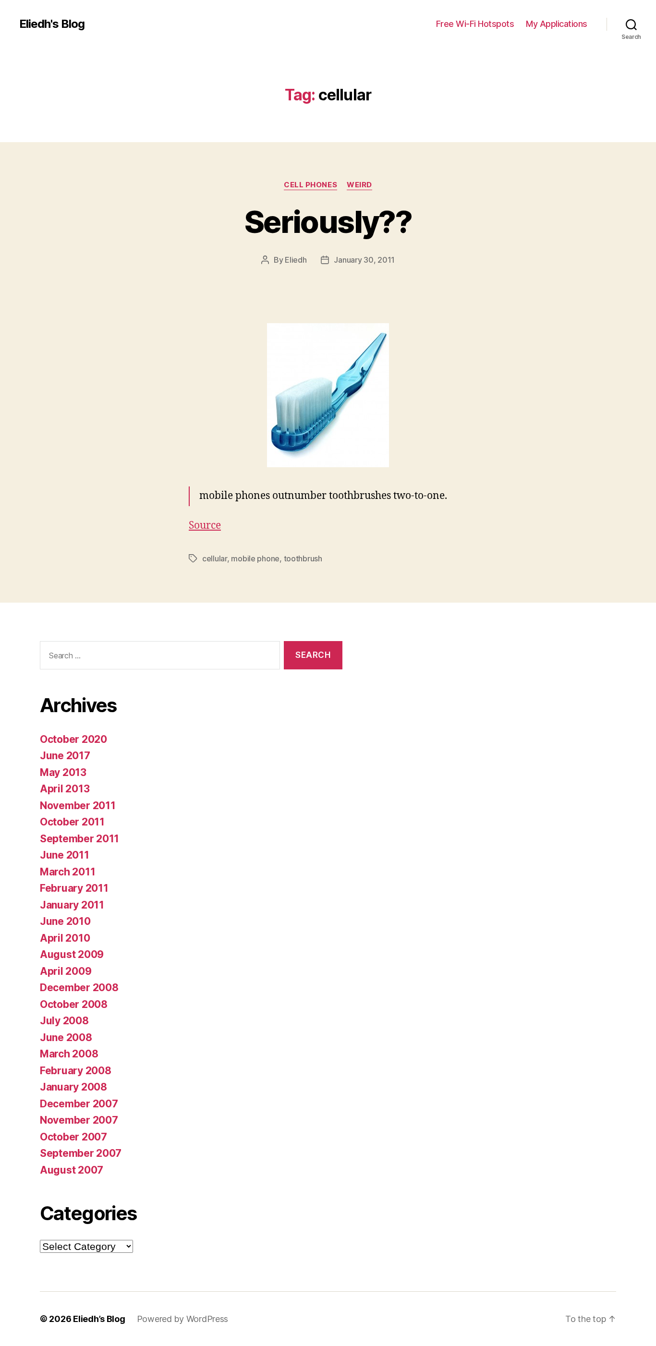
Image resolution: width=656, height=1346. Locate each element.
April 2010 (65, 938)
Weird (359, 185)
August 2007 (71, 1170)
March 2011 (67, 872)
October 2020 (73, 739)
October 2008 (74, 1004)
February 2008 (75, 1071)
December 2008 (79, 988)
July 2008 (64, 1021)
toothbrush (303, 558)
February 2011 (74, 888)
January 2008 (73, 1087)
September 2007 (80, 1153)
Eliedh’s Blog (99, 1319)
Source (205, 525)
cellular (214, 558)
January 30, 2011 (364, 260)
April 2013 (64, 789)
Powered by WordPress (183, 1319)
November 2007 (79, 1120)
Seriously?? (328, 221)
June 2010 (65, 921)
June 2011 (64, 855)
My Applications (556, 24)
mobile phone (255, 558)
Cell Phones (310, 185)
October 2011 (72, 822)
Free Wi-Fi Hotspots (475, 24)
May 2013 (63, 772)
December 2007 (79, 1104)
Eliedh (295, 260)
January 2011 (72, 905)
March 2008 (69, 1054)
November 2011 (78, 806)
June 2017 (65, 756)
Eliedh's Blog (52, 24)
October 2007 (73, 1137)
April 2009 (65, 971)
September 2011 (79, 839)
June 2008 (66, 1037)
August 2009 (72, 954)
